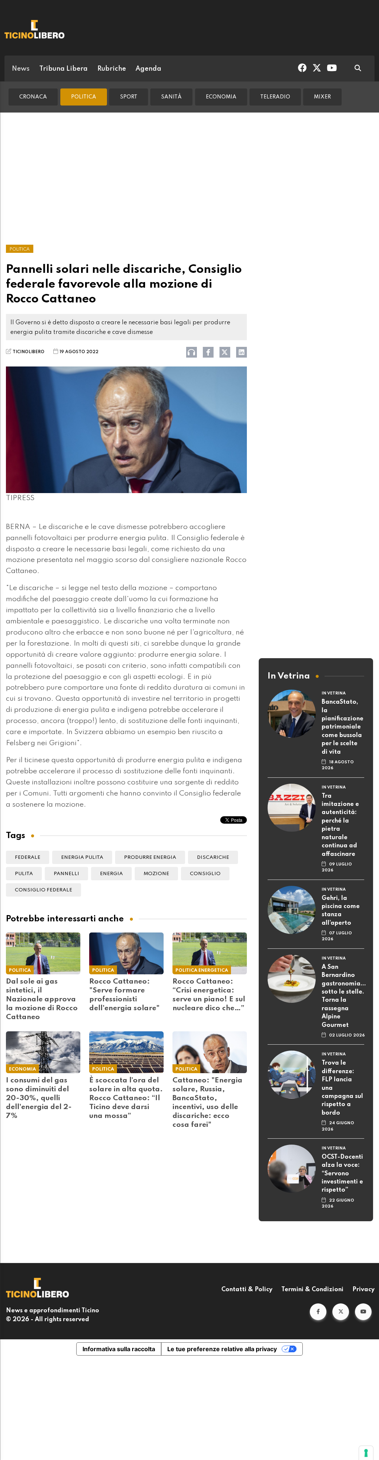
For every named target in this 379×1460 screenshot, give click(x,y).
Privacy (363, 1290)
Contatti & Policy (246, 1290)
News (21, 69)
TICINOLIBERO (28, 352)
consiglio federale (43, 890)
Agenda (148, 69)
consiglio (205, 873)
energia (111, 873)
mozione (156, 873)
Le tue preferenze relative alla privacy (222, 1349)
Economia (221, 97)
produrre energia (150, 857)
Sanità (171, 97)
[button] (318, 1311)
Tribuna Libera (63, 69)
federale (27, 857)
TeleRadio (275, 97)
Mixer (322, 97)
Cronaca (33, 97)
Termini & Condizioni (312, 1290)
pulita (24, 873)
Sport (128, 97)
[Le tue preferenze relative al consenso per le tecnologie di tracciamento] (366, 1453)
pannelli (66, 873)
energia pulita (82, 857)
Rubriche (111, 69)
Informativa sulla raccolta (119, 1349)
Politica (83, 97)
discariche (213, 857)
